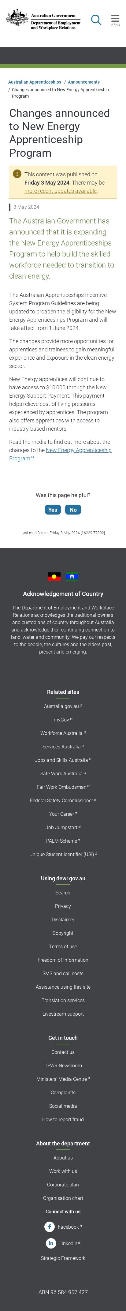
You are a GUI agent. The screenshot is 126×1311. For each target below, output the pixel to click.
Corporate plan (63, 1185)
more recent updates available (60, 191)
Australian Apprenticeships (34, 82)
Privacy (63, 906)
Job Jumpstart (61, 827)
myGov (61, 720)
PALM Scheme (61, 841)
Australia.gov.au (61, 706)
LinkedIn (68, 1243)
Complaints (63, 1093)
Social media (63, 1106)
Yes (52, 510)
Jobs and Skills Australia (61, 760)
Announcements (84, 82)
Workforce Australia (61, 733)
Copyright (63, 933)
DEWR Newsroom (63, 1066)
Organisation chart (63, 1198)
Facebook (68, 1227)
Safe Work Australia (61, 774)
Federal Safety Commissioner (61, 800)
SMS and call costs (63, 973)
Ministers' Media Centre (61, 1079)
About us (63, 1158)
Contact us (63, 1052)
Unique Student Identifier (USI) (61, 854)
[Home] (40, 19)
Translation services (63, 1000)
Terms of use (63, 947)
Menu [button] (115, 25)
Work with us (63, 1171)
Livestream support (63, 1014)
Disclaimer (63, 920)
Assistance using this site (63, 987)
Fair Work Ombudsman (62, 787)
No (73, 510)
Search (63, 893)
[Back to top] (113, 1298)
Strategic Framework (63, 1258)
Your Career (61, 814)
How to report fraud (63, 1119)
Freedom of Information (63, 960)
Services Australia (62, 747)
